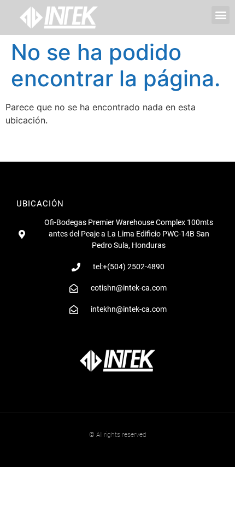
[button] (221, 15)
